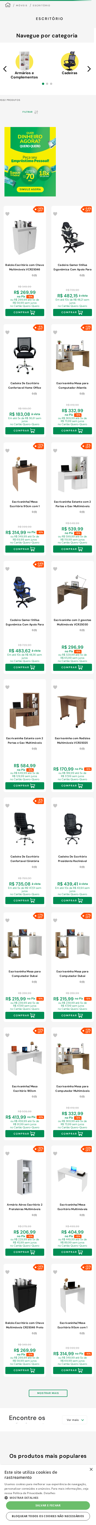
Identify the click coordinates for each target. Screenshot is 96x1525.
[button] (43, 84)
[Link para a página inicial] (8, 5)
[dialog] (48, 1495)
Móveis (21, 5)
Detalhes (49, 1493)
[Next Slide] (89, 69)
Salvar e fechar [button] (48, 1505)
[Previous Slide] (5, 69)
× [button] (91, 1469)
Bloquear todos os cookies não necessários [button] (48, 1516)
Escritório (41, 5)
